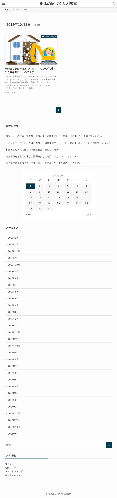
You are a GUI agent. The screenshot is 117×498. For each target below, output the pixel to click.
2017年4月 (13, 386)
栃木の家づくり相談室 (58, 3)
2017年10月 (14, 346)
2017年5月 (13, 379)
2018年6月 (13, 292)
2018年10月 (14, 265)
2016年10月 (14, 427)
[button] (113, 3)
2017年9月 (13, 352)
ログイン (9, 464)
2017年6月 (13, 373)
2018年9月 (13, 271)
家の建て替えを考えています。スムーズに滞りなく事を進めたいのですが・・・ (47, 163)
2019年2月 (13, 237)
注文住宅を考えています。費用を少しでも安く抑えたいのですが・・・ (42, 156)
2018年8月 (13, 278)
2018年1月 (13, 325)
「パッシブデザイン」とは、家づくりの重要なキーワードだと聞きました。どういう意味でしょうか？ (58, 143)
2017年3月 (13, 393)
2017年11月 (14, 339)
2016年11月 (14, 420)
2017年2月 (13, 400)
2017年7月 (13, 366)
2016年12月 (14, 413)
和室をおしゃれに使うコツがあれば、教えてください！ (35, 149)
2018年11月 (14, 258)
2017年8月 (13, 359)
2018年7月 (13, 285)
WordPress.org (12, 475)
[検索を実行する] (109, 445)
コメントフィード (14, 471)
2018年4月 (13, 305)
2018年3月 (13, 312)
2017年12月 (14, 332)
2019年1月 (13, 244)
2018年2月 (13, 319)
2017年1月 (13, 406)
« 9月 (28, 214)
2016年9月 (13, 433)
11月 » (88, 214)
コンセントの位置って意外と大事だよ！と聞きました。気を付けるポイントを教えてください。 (55, 136)
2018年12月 (14, 251)
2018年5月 (13, 298)
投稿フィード (11, 467)
